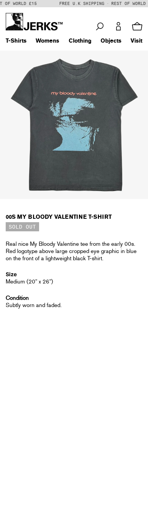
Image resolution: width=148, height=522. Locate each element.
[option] (74, 125)
